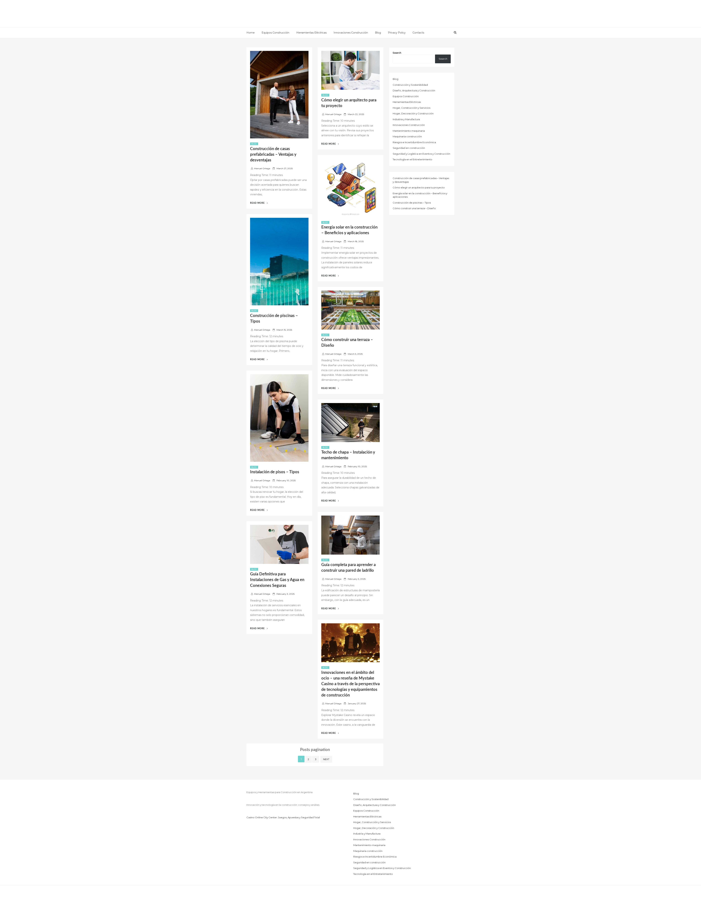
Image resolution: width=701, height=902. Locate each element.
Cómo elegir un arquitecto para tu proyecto (419, 187)
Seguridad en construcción (409, 147)
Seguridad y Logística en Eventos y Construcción (421, 153)
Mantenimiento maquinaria (409, 130)
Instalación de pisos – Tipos (274, 472)
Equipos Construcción (275, 32)
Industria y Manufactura (406, 119)
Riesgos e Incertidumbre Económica (414, 142)
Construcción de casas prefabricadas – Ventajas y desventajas (273, 154)
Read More (259, 203)
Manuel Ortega (262, 168)
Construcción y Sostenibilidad (410, 84)
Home (250, 32)
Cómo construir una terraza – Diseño (414, 208)
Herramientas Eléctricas (311, 32)
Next (326, 759)
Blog (378, 32)
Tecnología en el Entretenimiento (412, 159)
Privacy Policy (397, 32)
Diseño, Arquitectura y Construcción (414, 90)
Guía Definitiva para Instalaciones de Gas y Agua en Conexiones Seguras (277, 579)
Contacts (418, 32)
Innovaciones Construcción (351, 32)
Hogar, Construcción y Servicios (411, 107)
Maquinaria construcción (407, 136)
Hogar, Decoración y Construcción (413, 113)
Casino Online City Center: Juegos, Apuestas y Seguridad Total (283, 817)
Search (397, 52)
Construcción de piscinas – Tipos (412, 202)
